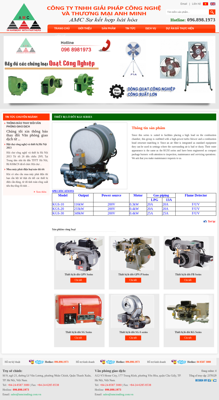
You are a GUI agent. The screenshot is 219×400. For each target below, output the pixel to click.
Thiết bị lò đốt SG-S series (133, 332)
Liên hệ (196, 3)
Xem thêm (41, 191)
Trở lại (211, 221)
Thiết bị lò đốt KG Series (188, 332)
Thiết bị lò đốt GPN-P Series (133, 274)
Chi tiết (78, 280)
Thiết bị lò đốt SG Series (78, 332)
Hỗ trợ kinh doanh (85, 361)
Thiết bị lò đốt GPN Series (79, 274)
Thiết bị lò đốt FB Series (188, 274)
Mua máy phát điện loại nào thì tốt (25, 169)
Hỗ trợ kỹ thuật (12, 361)
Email (184, 3)
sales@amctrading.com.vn (26, 394)
